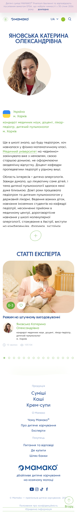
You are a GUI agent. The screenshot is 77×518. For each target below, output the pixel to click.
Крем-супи (38, 405)
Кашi (38, 399)
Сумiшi (38, 393)
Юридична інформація (38, 509)
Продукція (38, 385)
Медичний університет (20, 151)
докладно (43, 9)
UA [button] (53, 19)
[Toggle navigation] (5, 19)
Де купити (38, 450)
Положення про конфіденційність (38, 505)
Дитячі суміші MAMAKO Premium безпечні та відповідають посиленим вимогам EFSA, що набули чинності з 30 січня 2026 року (38, 6)
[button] (4, 358)
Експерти (38, 430)
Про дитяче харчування (38, 425)
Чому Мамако (39, 420)
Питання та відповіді (38, 445)
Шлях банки (38, 456)
